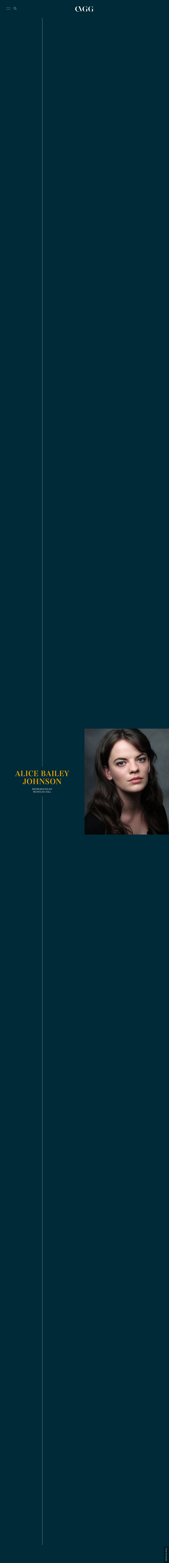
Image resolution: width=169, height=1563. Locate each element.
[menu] (8, 8)
